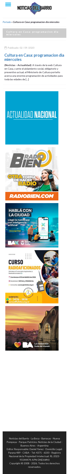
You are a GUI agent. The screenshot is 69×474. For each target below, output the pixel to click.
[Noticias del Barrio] (34, 8)
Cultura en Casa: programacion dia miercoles (34, 57)
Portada (7, 21)
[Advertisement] (34, 388)
